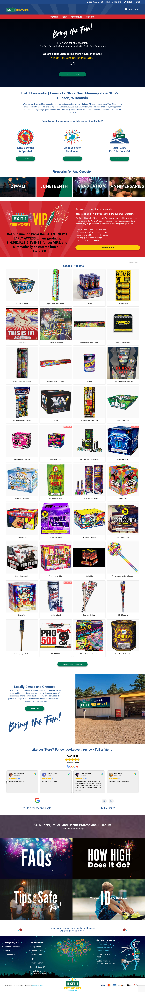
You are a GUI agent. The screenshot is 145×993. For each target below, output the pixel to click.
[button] (59, 17)
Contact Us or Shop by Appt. (106, 955)
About (7, 950)
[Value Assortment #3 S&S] (22, 402)
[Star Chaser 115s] (123, 402)
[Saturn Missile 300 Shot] (56, 363)
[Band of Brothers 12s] (22, 558)
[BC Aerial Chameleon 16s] (89, 635)
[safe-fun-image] (36, 899)
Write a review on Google (37, 808)
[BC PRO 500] (56, 635)
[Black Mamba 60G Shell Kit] (89, 441)
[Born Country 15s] (123, 519)
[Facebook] (104, 801)
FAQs (31, 959)
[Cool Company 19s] (22, 480)
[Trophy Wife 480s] (56, 558)
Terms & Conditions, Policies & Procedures (38, 972)
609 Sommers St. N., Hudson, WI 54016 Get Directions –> (105, 948)
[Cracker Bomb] (123, 285)
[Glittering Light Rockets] (22, 635)
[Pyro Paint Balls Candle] (56, 285)
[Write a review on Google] (37, 800)
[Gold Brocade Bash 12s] (123, 635)
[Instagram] (111, 801)
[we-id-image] (108, 899)
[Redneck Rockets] (89, 596)
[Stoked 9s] (89, 558)
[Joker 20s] (123, 480)
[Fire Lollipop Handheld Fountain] (123, 558)
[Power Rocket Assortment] (22, 363)
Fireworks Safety (36, 963)
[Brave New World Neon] (89, 480)
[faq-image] (36, 858)
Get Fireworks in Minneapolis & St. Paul (106, 962)
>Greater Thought (38, 985)
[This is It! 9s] (22, 324)
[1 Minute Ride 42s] (89, 519)
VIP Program (10, 955)
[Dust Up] (89, 363)
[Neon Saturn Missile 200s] (89, 324)
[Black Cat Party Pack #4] (89, 402)
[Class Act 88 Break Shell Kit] (123, 363)
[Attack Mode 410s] (56, 480)
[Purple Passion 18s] (56, 519)
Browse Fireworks (12, 946)
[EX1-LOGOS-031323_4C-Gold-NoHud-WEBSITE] (17, 9)
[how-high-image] (108, 858)
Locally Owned (35, 946)
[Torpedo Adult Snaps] (123, 324)
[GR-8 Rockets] (123, 596)
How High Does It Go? (38, 967)
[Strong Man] (22, 596)
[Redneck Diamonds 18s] (22, 441)
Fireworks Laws (35, 955)
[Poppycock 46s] (22, 519)
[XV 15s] (56, 402)
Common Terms (36, 950)
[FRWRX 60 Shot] (22, 285)
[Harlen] (89, 285)
